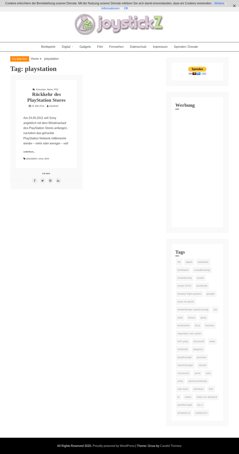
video (188, 397)
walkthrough (185, 405)
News (50, 89)
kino (197, 325)
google (211, 294)
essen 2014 (184, 285)
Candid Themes (170, 445)
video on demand (207, 397)
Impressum (160, 46)
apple (189, 262)
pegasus (198, 349)
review (203, 365)
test (211, 389)
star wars (183, 389)
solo (208, 373)
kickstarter (184, 325)
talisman (199, 389)
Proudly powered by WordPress (114, 445)
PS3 (56, 89)
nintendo (183, 349)
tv (179, 397)
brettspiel (183, 270)
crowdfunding (202, 270)
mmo (212, 341)
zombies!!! (201, 413)
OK (126, 8)
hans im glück (186, 301)
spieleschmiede (197, 381)
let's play (183, 341)
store (46, 158)
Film (100, 46)
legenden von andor (189, 333)
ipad (180, 317)
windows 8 (184, 413)
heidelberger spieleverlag (193, 309)
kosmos (209, 325)
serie (198, 373)
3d (179, 262)
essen (200, 278)
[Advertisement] (197, 167)
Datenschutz (138, 46)
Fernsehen (116, 46)
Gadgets (85, 46)
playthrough (185, 357)
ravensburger (185, 365)
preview (201, 357)
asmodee (203, 262)
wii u (200, 405)
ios (215, 309)
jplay (203, 317)
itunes (191, 317)
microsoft (198, 341)
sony (40, 158)
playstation (31, 158)
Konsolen (41, 89)
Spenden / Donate (186, 46)
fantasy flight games (189, 294)
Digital (66, 46)
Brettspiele (48, 46)
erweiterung (185, 278)
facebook (202, 285)
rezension (183, 373)
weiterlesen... (29, 151)
